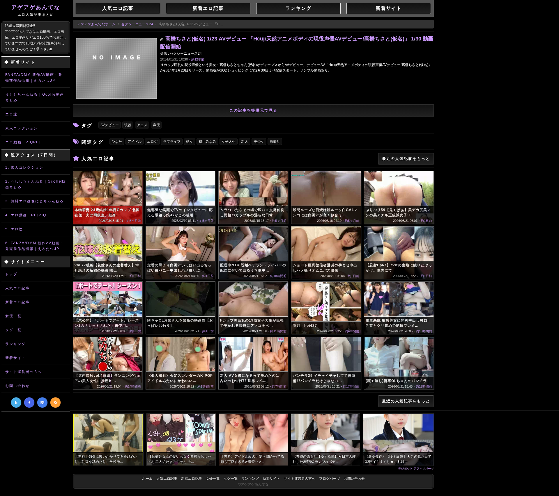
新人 (244, 142)
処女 (189, 142)
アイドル (134, 142)
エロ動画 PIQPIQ (23, 142)
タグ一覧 (13, 330)
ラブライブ (172, 142)
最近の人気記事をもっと (406, 158)
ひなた (117, 142)
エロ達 (11, 114)
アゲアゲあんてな (35, 10)
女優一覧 (13, 316)
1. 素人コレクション (24, 167)
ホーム (147, 479)
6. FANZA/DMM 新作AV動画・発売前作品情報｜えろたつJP (34, 246)
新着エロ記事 (17, 302)
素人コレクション (21, 128)
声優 (156, 125)
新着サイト (15, 358)
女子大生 (229, 142)
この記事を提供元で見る (253, 110)
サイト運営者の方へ (23, 372)
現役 (127, 125)
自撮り (275, 142)
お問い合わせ (17, 386)
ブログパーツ (329, 479)
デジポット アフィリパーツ (416, 468)
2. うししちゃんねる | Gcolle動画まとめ (35, 184)
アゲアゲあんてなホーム (96, 24)
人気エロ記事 (17, 288)
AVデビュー (109, 125)
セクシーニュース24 (137, 24)
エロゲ (152, 142)
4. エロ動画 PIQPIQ (25, 215)
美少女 (259, 142)
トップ (11, 274)
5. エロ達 (14, 229)
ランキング (15, 344)
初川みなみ (207, 142)
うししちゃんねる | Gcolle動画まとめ (34, 97)
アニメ (142, 125)
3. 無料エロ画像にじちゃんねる (34, 201)
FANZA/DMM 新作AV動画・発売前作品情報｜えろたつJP (33, 78)
